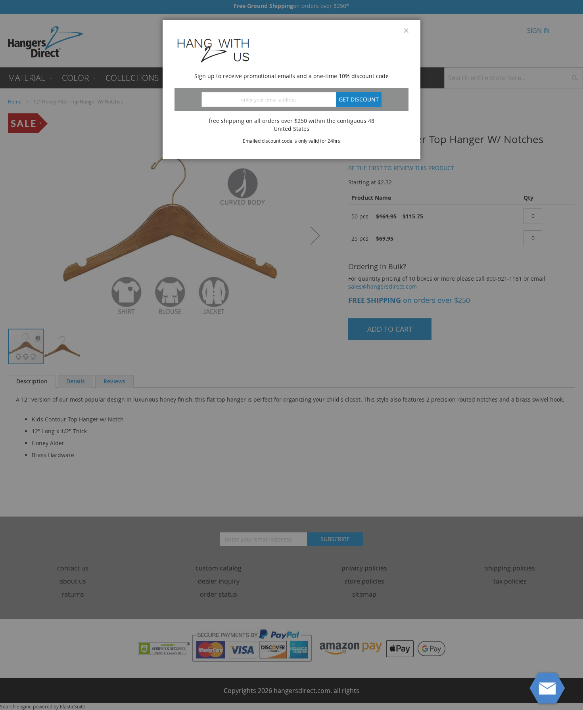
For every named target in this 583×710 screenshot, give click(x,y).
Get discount (359, 99)
